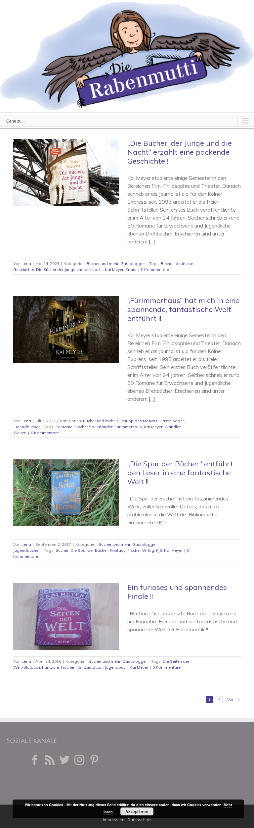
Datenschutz (139, 819)
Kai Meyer (114, 269)
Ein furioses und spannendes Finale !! (177, 592)
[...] (152, 241)
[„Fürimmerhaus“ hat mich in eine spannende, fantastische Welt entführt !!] (66, 329)
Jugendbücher (26, 426)
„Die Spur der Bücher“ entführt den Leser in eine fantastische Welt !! (180, 472)
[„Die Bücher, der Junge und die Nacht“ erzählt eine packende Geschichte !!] (66, 172)
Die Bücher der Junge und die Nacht (69, 269)
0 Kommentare (155, 269)
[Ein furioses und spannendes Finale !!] (66, 616)
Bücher (167, 263)
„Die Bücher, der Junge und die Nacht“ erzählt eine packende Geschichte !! (179, 152)
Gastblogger (132, 263)
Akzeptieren (136, 811)
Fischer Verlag (140, 550)
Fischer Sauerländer (93, 426)
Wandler (172, 426)
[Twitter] (64, 760)
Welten (19, 432)
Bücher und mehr (102, 263)
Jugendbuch (116, 667)
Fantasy (117, 550)
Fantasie (64, 426)
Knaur (131, 269)
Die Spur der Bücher (89, 550)
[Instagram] (79, 760)
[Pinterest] (94, 760)
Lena (26, 263)
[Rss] (50, 760)
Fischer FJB (71, 667)
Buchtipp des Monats (137, 420)
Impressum (113, 819)
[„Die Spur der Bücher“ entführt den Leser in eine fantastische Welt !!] (66, 492)
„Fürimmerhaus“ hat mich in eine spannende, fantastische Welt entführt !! (183, 309)
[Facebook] (35, 760)
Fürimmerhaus (128, 426)
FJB (159, 550)
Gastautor (93, 667)
